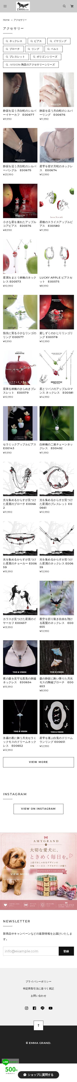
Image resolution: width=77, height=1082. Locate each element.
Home (6, 20)
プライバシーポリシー (38, 981)
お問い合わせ (38, 996)
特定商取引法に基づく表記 (38, 988)
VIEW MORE (38, 762)
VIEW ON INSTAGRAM (38, 808)
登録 (66, 951)
